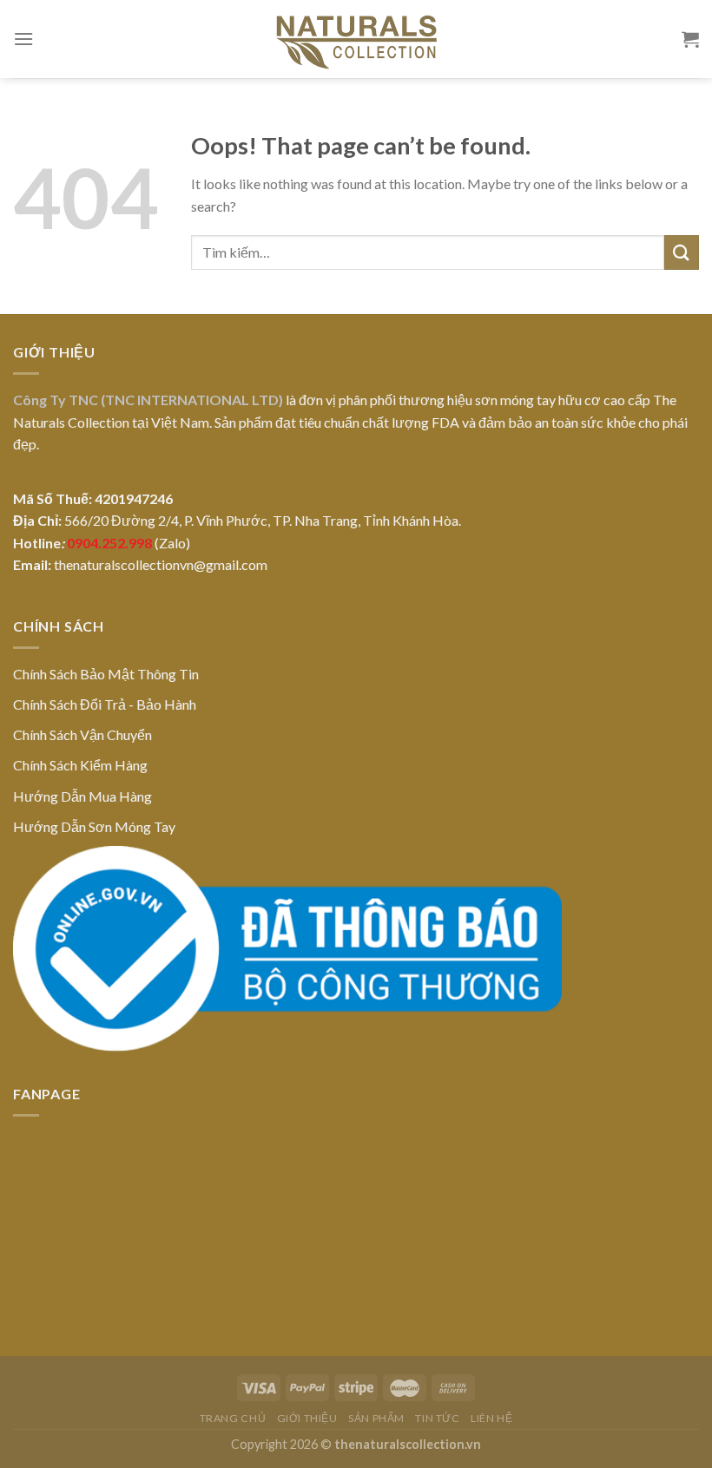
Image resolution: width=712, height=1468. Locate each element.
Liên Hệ (491, 1418)
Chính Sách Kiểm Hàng (80, 765)
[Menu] (23, 38)
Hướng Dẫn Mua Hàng (82, 796)
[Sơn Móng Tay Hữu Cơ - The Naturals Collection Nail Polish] (356, 38)
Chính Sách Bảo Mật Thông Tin (106, 673)
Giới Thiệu (307, 1418)
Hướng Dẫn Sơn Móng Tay (94, 826)
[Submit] (681, 252)
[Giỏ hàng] (690, 39)
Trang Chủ (233, 1418)
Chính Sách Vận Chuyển (82, 734)
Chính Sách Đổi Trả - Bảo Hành (104, 704)
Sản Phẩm (376, 1418)
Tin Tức (437, 1418)
